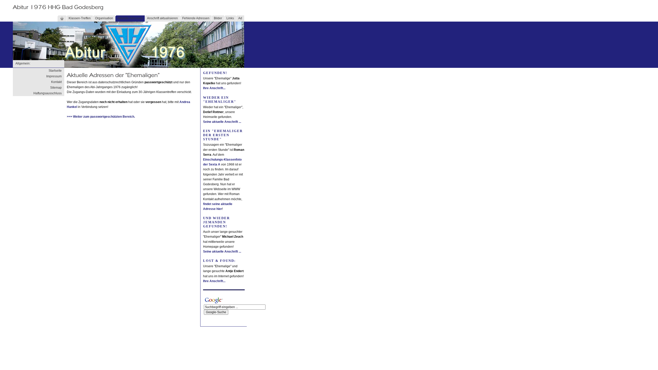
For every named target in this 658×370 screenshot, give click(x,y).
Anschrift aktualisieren (162, 18)
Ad (240, 18)
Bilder (218, 18)
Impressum (54, 76)
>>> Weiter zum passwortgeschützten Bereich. (101, 116)
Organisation (104, 18)
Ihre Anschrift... (214, 88)
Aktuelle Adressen (130, 18)
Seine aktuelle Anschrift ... (222, 122)
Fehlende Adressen (195, 18)
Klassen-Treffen (80, 18)
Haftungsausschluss (47, 93)
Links (230, 18)
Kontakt (56, 82)
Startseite (55, 70)
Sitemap (56, 87)
